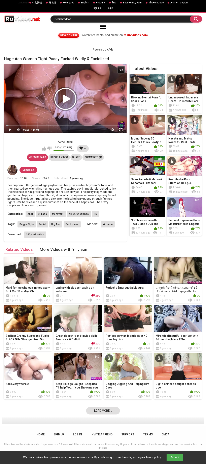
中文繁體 (37, 2)
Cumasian (28, 169)
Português (68, 2)
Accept (175, 457)
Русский (100, 2)
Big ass (42, 214)
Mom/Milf (58, 214)
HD (95, 214)
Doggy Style (27, 224)
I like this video (44, 149)
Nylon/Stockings (79, 214)
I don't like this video (49, 149)
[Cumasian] (12, 170)
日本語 (52, 2)
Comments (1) (93, 157)
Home (41, 434)
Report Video (59, 157)
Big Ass (55, 224)
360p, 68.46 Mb (35, 234)
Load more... (103, 410)
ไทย (114, 2)
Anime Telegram (179, 2)
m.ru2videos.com (136, 35)
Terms (148, 434)
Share (76, 157)
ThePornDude (156, 2)
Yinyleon (108, 224)
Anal (30, 214)
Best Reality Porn (132, 2)
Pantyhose (72, 224)
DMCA (165, 434)
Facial (42, 224)
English (85, 2)
